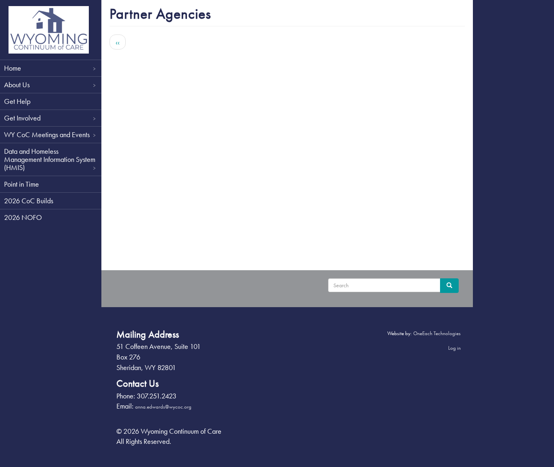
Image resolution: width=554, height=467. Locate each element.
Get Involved (22, 118)
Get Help (17, 101)
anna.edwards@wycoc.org (163, 406)
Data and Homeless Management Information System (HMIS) (49, 159)
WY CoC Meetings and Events (47, 134)
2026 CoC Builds (28, 200)
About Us (17, 84)
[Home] (49, 30)
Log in (454, 347)
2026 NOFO (23, 217)
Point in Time (21, 184)
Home (12, 68)
